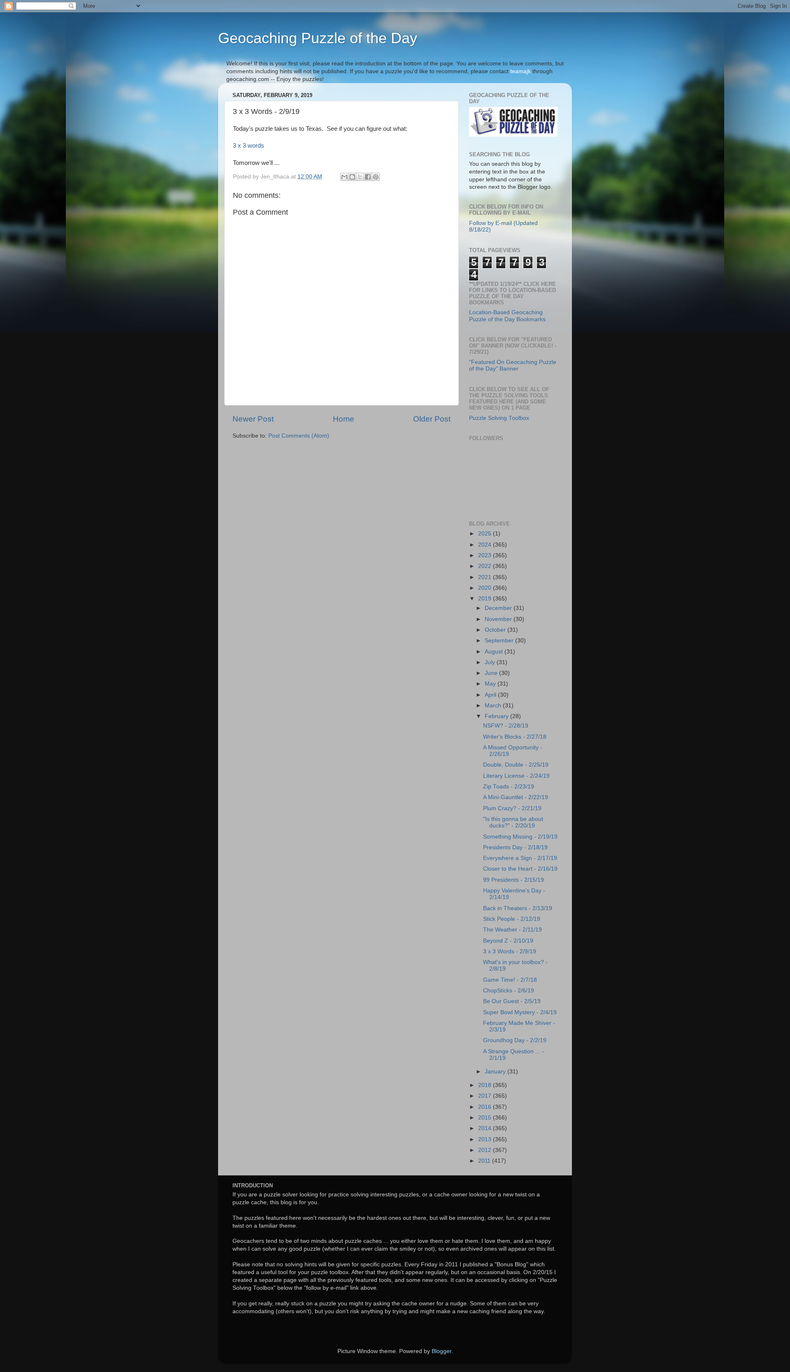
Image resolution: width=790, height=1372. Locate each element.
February (497, 716)
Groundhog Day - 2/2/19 (514, 1040)
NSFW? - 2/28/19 (505, 726)
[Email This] (344, 177)
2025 (485, 534)
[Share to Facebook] (368, 177)
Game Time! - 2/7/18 (510, 980)
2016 (485, 1107)
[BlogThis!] (352, 177)
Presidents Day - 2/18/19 (515, 847)
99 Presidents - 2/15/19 (513, 880)
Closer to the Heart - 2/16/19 (520, 869)
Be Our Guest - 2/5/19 (512, 1001)
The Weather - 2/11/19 (512, 930)
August (494, 652)
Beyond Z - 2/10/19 (508, 941)
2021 (485, 577)
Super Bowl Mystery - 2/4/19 (520, 1012)
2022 (485, 566)
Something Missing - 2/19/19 (520, 837)
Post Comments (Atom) (298, 436)
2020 (485, 588)
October (496, 630)
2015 (485, 1118)
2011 (485, 1161)
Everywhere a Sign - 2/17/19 (520, 858)
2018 (485, 1085)
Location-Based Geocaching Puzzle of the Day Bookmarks (507, 315)
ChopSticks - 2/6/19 (508, 990)
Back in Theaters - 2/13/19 (517, 908)
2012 (485, 1150)
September (500, 640)
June (492, 673)
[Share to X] (360, 177)
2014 (485, 1128)
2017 (485, 1096)
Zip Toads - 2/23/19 (508, 786)
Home (343, 419)
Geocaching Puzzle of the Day (317, 38)
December (499, 608)
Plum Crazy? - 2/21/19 (512, 808)
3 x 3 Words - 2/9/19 (509, 951)
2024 (485, 545)
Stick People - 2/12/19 (511, 919)
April (491, 695)
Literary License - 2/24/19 (516, 776)
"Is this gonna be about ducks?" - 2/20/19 (513, 822)
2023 (485, 555)
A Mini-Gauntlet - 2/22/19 (515, 797)
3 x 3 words (248, 145)
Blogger (441, 1351)
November (499, 619)
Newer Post (253, 419)
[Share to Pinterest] (376, 177)
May (491, 684)
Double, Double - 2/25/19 (515, 765)
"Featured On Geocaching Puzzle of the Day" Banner (512, 365)
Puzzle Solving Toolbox (499, 418)
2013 (485, 1139)
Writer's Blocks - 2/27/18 (514, 737)
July (491, 662)
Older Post (432, 419)
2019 (485, 599)
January (496, 1071)
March (494, 705)
